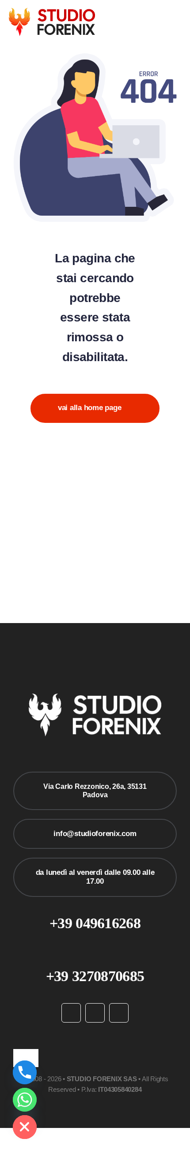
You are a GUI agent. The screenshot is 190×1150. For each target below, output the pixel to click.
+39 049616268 (95, 923)
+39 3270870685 (95, 976)
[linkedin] (119, 1013)
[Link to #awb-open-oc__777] (178, 22)
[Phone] (25, 1072)
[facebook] (71, 1013)
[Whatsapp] (25, 1100)
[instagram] (95, 1013)
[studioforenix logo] (52, 11)
